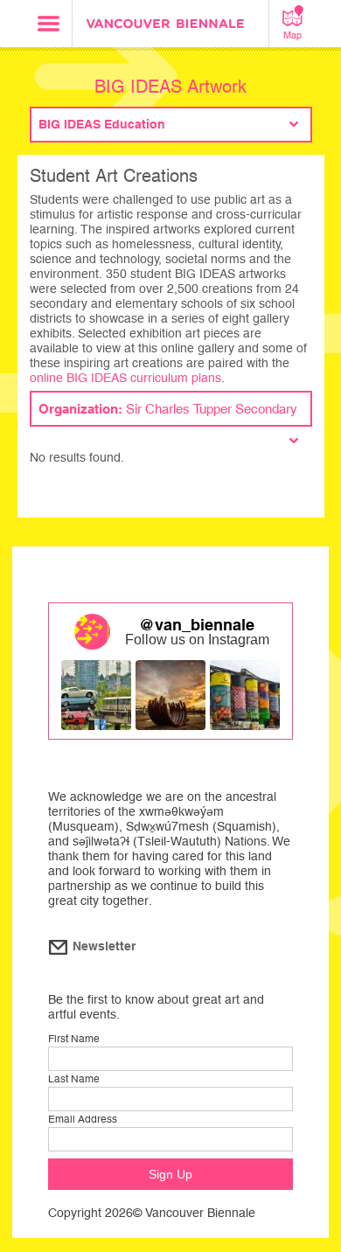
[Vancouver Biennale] (170, 25)
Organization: (167, 408)
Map (292, 35)
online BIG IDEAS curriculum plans (125, 378)
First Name (74, 1039)
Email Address (82, 1119)
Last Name (74, 1079)
